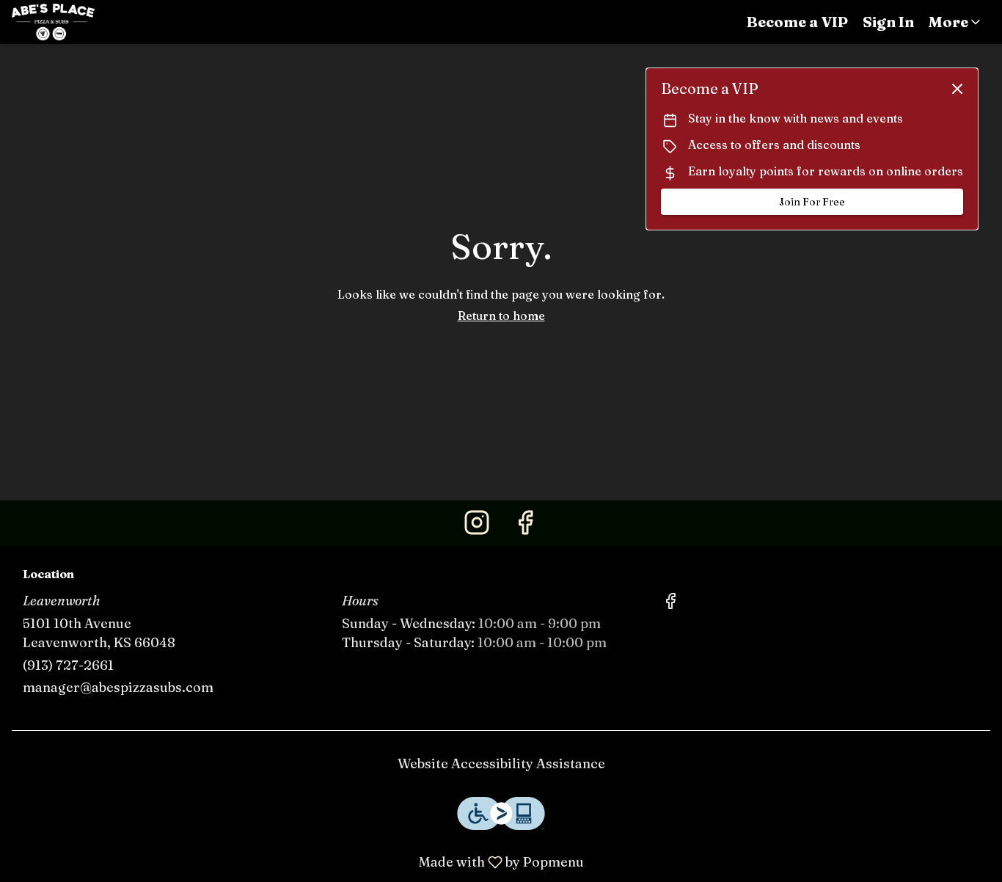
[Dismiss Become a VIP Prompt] (957, 89)
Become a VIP (797, 21)
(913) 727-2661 (68, 665)
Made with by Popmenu (297, 862)
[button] (955, 22)
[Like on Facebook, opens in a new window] (525, 526)
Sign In (888, 21)
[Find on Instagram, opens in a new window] (477, 526)
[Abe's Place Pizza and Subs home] (78, 22)
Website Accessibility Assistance (501, 763)
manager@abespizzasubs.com (118, 687)
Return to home (501, 315)
